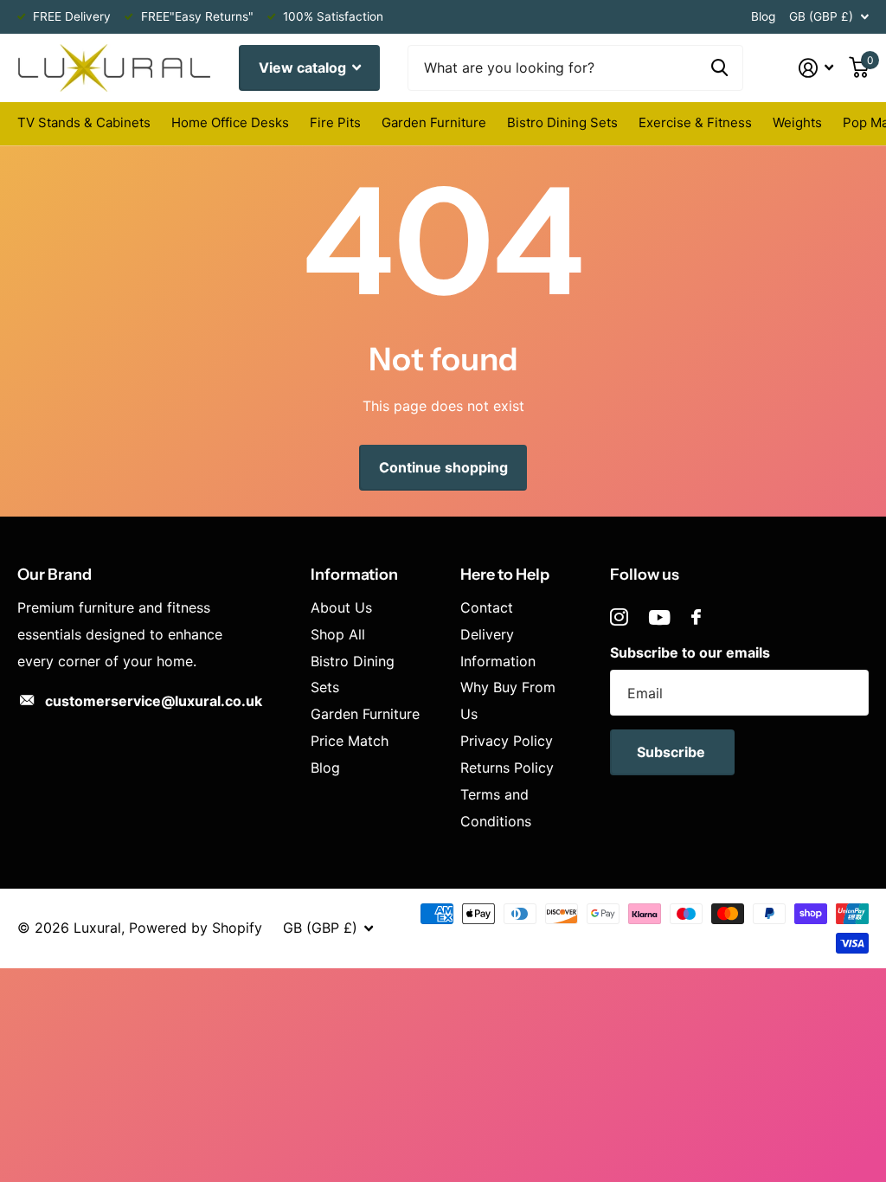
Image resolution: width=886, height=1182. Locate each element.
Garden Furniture (365, 714)
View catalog (304, 67)
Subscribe (673, 752)
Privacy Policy (506, 740)
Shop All (338, 634)
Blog (763, 16)
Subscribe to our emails (690, 652)
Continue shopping (443, 467)
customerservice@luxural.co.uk (153, 701)
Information (354, 574)
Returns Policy (507, 767)
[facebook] (696, 617)
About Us (341, 607)
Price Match (349, 740)
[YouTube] (660, 617)
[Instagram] (619, 617)
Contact (486, 607)
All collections (84, 125)
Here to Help (504, 574)
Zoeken (719, 68)
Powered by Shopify (195, 927)
